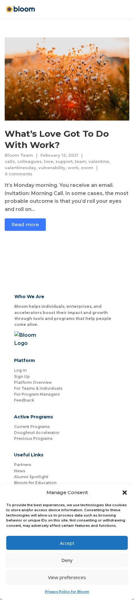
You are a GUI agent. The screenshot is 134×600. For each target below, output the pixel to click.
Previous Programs (33, 438)
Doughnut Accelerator (37, 432)
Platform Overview (33, 382)
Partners (22, 464)
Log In (20, 370)
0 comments (18, 173)
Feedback (24, 400)
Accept (67, 543)
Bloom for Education (35, 482)
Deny (67, 560)
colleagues (29, 161)
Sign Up (22, 376)
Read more (25, 224)
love (48, 161)
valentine (99, 161)
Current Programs (32, 426)
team (80, 161)
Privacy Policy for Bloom (67, 591)
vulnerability (51, 167)
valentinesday (20, 167)
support (64, 161)
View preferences (67, 577)
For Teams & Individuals (38, 388)
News (19, 471)
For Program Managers (37, 394)
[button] (125, 492)
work (73, 167)
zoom (87, 167)
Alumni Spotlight (31, 476)
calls (10, 161)
